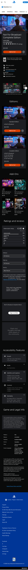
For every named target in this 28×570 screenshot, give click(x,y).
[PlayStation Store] (7, 7)
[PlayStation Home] (14, 2)
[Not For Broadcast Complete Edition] (12, 88)
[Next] (26, 88)
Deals (16, 11)
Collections (10, 11)
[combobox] (14, 256)
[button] (10, 71)
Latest (3, 11)
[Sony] (24, 569)
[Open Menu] (1, 2)
